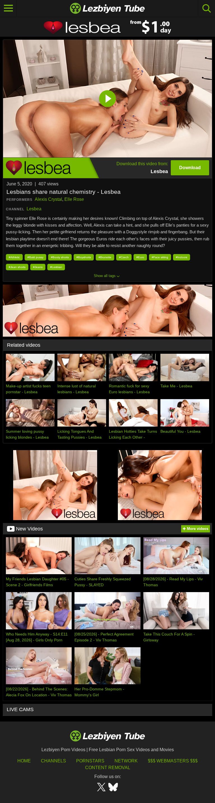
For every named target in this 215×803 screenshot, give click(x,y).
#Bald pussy (35, 257)
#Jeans (38, 267)
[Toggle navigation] (8, 8)
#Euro (140, 257)
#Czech (124, 257)
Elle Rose (74, 199)
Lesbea (34, 208)
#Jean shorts (17, 267)
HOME (24, 760)
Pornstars (90, 760)
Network (126, 760)
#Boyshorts (83, 257)
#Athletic (14, 257)
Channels (53, 760)
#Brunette (105, 257)
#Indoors (181, 257)
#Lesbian (56, 267)
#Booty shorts (60, 257)
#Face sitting (160, 257)
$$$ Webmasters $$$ (173, 760)
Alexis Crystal (48, 199)
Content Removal (107, 767)
